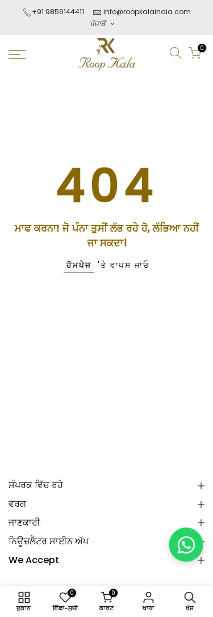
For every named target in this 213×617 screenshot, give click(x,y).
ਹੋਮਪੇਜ (78, 265)
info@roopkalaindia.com (147, 11)
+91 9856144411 (58, 11)
